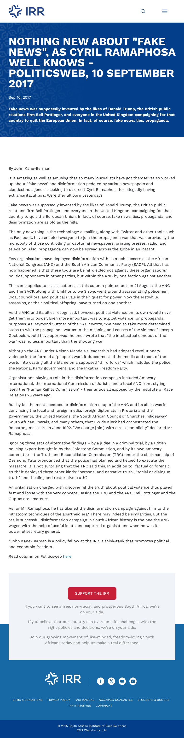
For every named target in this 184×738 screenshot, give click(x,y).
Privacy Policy (58, 700)
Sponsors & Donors (153, 700)
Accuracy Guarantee (116, 700)
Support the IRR (92, 593)
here (67, 556)
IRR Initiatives (80, 705)
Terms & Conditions (27, 700)
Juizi (104, 730)
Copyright (104, 705)
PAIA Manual (84, 700)
